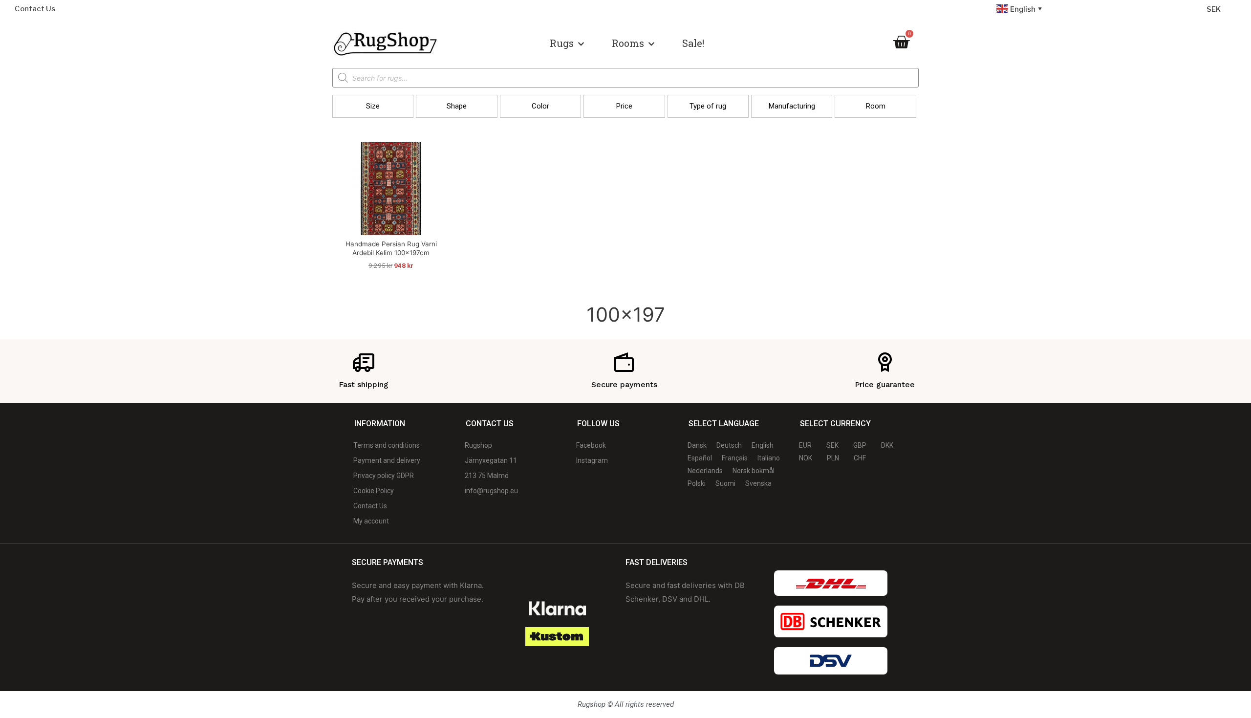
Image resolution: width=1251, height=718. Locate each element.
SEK (1214, 9)
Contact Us (35, 8)
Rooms (628, 43)
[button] (373, 106)
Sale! (693, 43)
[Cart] (901, 42)
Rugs (562, 43)
